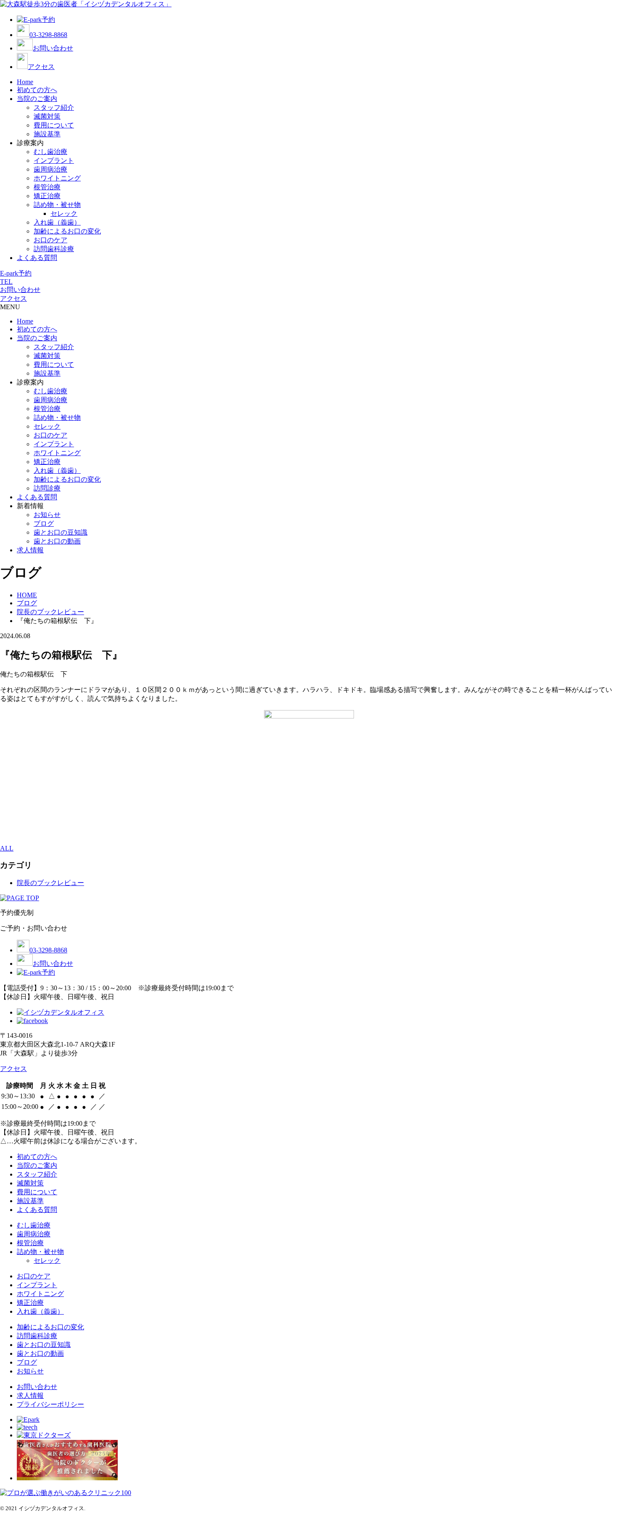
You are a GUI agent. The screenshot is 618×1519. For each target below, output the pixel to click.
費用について (54, 125)
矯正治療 (47, 195)
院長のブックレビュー (50, 882)
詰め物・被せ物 (57, 204)
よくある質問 (37, 257)
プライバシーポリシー (50, 1404)
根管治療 (47, 187)
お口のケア (50, 240)
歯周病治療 (50, 169)
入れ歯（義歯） (57, 222)
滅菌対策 (47, 116)
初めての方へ (37, 89)
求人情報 (30, 550)
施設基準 (47, 134)
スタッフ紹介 (54, 107)
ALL (6, 848)
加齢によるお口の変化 (67, 231)
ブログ (44, 523)
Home (25, 81)
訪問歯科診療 (54, 248)
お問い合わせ (53, 48)
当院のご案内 (37, 98)
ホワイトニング (57, 178)
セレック (63, 213)
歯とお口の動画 (57, 541)
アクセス (41, 66)
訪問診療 (47, 488)
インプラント (54, 160)
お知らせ (47, 514)
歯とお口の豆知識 (60, 532)
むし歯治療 (50, 151)
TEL (6, 281)
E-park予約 (16, 273)
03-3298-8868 (48, 34)
